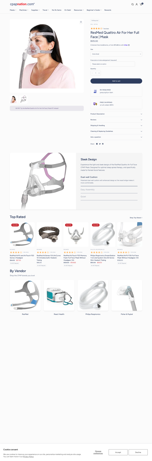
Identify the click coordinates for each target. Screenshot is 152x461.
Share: (92, 144)
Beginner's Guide (93, 10)
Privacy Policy (28, 457)
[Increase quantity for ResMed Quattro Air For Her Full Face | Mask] (99, 73)
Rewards (107, 10)
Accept (118, 452)
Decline (138, 452)
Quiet (83, 197)
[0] (140, 4)
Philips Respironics (97, 249)
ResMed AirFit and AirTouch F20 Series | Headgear (22, 257)
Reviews (93, 120)
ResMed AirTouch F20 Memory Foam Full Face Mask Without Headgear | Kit (75, 258)
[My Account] (137, 4)
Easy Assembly (88, 190)
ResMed (12, 249)
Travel (45, 10)
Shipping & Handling (97, 125)
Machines (23, 10)
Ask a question (95, 137)
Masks (12, 10)
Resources (78, 10)
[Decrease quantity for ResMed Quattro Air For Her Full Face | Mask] (92, 73)
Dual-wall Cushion (89, 177)
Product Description (97, 114)
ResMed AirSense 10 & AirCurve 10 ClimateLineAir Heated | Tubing (49, 258)
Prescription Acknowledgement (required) (103, 60)
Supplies (34, 10)
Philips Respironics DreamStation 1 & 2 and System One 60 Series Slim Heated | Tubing (102, 258)
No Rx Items (56, 10)
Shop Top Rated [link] (135, 218)
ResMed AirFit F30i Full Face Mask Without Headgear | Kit (128, 257)
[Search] (132, 4)
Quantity (93, 68)
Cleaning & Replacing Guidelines (101, 131)
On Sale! (67, 10)
